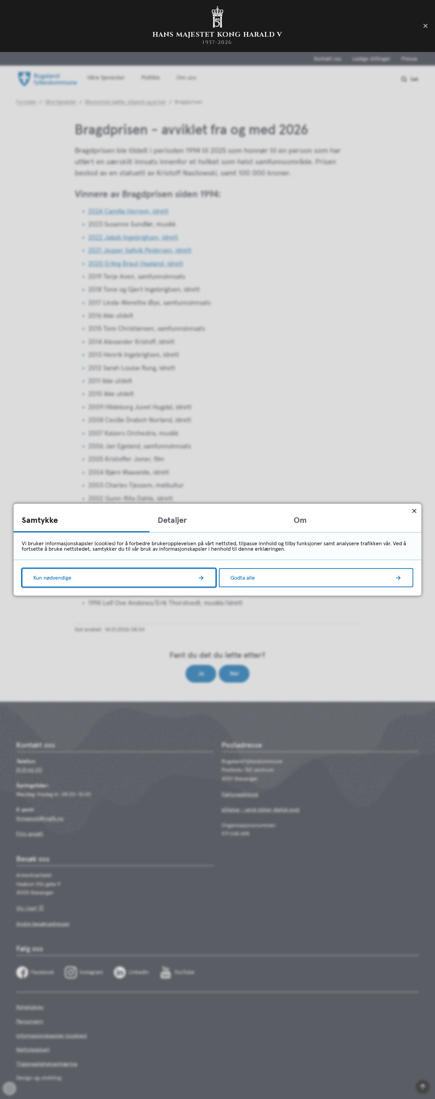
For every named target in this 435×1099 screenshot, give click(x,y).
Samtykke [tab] (40, 520)
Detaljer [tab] (172, 520)
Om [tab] (300, 520)
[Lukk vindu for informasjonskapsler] (414, 511)
